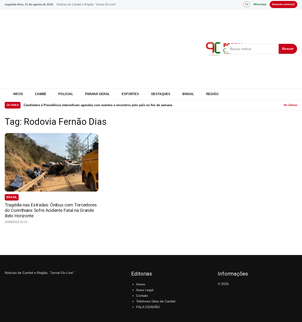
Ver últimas (290, 105)
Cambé (40, 94)
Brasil (188, 94)
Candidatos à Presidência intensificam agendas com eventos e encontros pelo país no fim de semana (98, 105)
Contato (142, 295)
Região (212, 94)
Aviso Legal (144, 290)
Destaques (161, 94)
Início (18, 94)
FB (246, 4)
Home (140, 284)
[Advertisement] (102, 49)
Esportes (130, 94)
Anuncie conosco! (283, 4)
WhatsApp (259, 4)
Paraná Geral (97, 94)
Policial (65, 94)
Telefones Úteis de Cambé (156, 301)
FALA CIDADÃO (148, 307)
